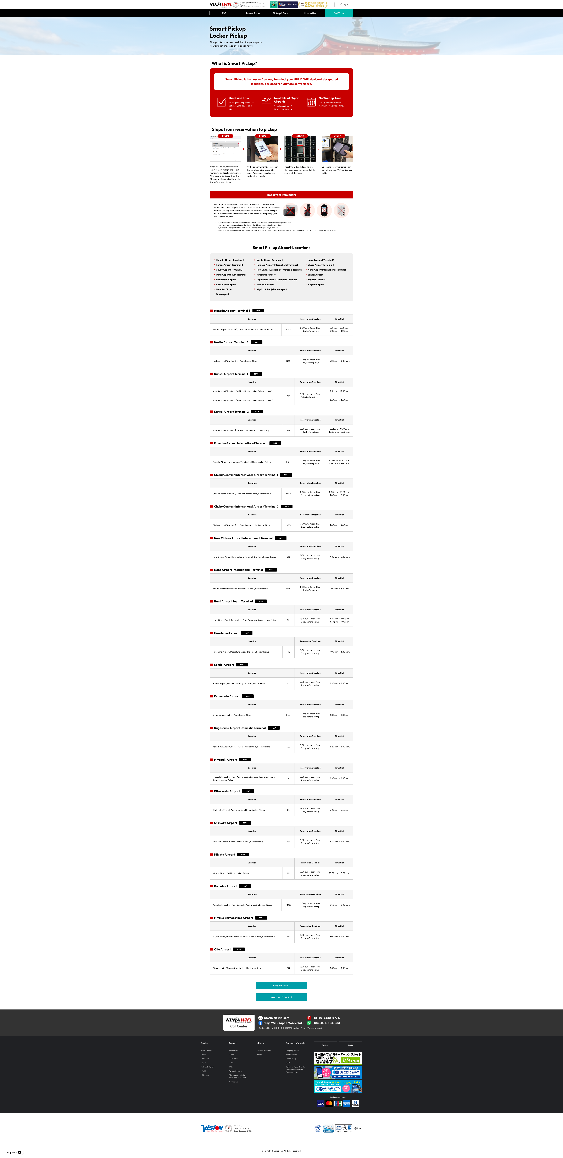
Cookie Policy (291, 1059)
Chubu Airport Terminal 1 (321, 264)
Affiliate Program (264, 1050)
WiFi (204, 1054)
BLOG (259, 1054)
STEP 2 (262, 135)
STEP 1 (225, 135)
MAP (258, 310)
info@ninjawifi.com (276, 1018)
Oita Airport (222, 294)
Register (325, 1045)
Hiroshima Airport (265, 274)
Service (204, 1043)
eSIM (204, 1063)
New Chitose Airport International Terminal (279, 269)
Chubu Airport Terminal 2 (229, 269)
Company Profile (292, 1050)
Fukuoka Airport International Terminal (277, 264)
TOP (224, 13)
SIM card (205, 1059)
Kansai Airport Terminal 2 (229, 264)
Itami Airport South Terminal (231, 274)
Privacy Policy (291, 1054)
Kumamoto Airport (226, 279)
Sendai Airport (315, 274)
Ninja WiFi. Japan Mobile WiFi (283, 1023)
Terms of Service (235, 1071)
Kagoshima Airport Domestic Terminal (276, 279)
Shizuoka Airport (265, 284)
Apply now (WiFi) (280, 985)
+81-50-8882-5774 (326, 1018)
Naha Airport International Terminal (327, 269)
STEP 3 (300, 135)
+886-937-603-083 (326, 1023)
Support (232, 1043)
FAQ (231, 1067)
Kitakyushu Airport (226, 284)
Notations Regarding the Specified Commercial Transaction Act (295, 1069)
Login (350, 1045)
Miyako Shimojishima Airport (271, 289)
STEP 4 (337, 135)
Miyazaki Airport (316, 279)
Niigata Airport (316, 284)
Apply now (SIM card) (280, 997)
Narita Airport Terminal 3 (269, 260)
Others (260, 1043)
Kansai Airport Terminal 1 (321, 260)
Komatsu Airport (224, 289)
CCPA (288, 1063)
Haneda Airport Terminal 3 (230, 260)
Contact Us (233, 1082)
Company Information (296, 1043)
